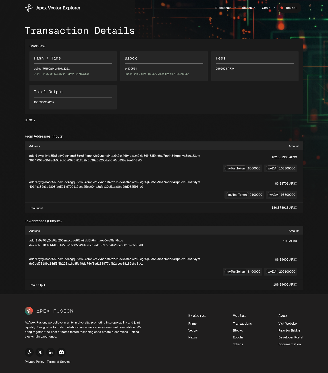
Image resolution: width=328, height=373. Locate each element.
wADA (272, 168)
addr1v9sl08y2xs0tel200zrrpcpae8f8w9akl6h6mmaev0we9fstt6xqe (76, 240)
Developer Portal (290, 337)
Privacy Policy (34, 361)
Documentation (289, 344)
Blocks (238, 330)
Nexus (192, 337)
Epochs (238, 337)
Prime (192, 323)
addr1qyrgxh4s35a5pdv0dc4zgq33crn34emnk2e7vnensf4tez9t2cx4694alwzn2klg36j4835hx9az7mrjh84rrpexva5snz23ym (114, 155)
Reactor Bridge (289, 330)
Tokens (247, 8)
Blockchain (223, 8)
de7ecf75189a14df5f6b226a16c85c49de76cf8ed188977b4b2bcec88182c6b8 (83, 245)
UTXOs (30, 120)
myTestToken (235, 168)
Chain (266, 8)
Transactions (242, 323)
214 (136, 74)
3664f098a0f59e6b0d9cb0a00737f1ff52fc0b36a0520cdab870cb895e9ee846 (83, 160)
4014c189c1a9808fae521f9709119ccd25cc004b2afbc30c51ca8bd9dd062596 (84, 186)
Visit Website (287, 323)
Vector (193, 330)
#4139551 (131, 68)
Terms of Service (59, 361)
